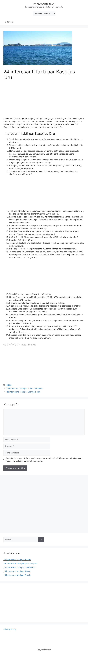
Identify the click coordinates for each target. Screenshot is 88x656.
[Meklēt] (41, 539)
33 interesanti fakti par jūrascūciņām (20, 563)
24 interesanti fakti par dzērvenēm (19, 567)
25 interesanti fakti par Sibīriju (17, 575)
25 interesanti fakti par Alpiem (17, 571)
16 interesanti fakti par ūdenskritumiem (25, 388)
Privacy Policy (9, 629)
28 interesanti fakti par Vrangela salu (23, 392)
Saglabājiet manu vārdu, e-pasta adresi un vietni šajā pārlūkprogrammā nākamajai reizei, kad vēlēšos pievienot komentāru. (44, 459)
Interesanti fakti (44, 4)
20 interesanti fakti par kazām (17, 560)
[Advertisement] (44, 100)
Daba (9, 385)
